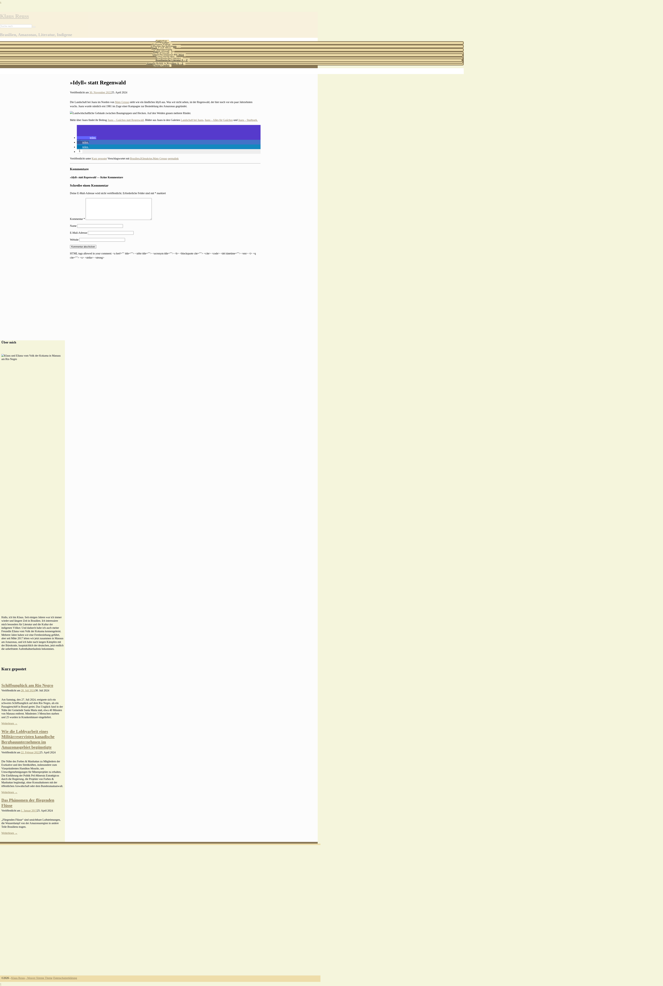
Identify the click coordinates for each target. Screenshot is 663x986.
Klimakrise (146, 158)
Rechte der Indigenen (164, 46)
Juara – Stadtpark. (248, 120)
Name (73, 225)
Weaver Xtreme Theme (39, 978)
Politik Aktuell (161, 51)
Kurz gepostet (99, 158)
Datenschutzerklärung (65, 978)
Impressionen (164, 49)
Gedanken (161, 41)
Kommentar (77, 218)
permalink (173, 158)
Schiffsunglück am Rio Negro (27, 685)
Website (74, 239)
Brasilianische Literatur (168, 58)
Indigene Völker (161, 44)
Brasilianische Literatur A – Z (172, 60)
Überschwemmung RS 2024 (168, 55)
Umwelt (164, 53)
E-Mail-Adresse (78, 232)
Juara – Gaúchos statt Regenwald (126, 120)
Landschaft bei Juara (192, 120)
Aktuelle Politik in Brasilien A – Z (164, 63)
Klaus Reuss (14, 16)
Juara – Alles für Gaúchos (219, 120)
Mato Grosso (122, 102)
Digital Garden (161, 65)
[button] (86, 137)
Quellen (164, 42)
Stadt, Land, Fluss (161, 48)
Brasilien (135, 158)
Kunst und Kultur (164, 56)
